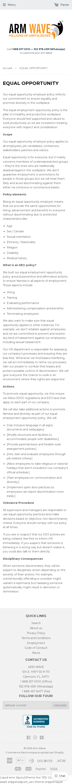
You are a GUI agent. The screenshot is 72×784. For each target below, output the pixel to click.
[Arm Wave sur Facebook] (28, 738)
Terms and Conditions (36, 638)
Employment (36, 643)
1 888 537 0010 (30, 681)
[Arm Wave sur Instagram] (35, 738)
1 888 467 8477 (32, 691)
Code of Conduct (36, 648)
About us (36, 628)
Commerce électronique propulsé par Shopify (35, 752)
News (36, 653)
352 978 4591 (27, 686)
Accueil (7, 68)
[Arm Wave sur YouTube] (42, 738)
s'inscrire (60, 705)
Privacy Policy (36, 633)
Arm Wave (39, 748)
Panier (64, 5)
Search (36, 623)
